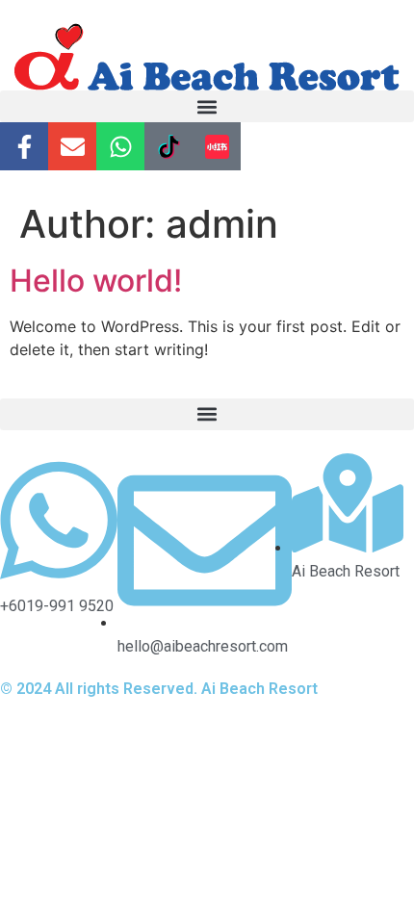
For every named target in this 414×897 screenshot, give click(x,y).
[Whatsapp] (120, 146)
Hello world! (96, 280)
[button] (207, 106)
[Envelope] (72, 146)
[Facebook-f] (24, 146)
